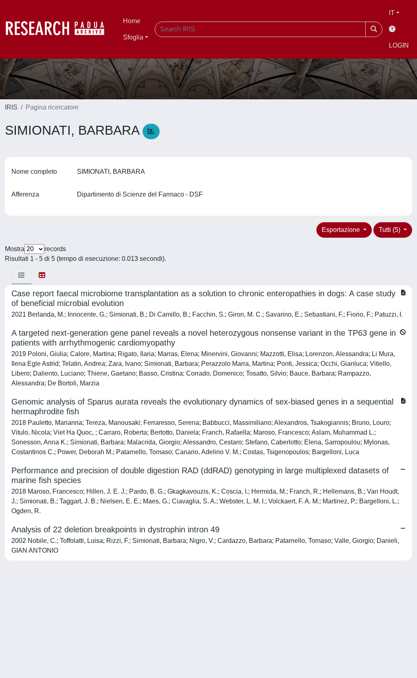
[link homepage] (59, 29)
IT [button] (392, 12)
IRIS (11, 107)
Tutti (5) (390, 229)
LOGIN (399, 45)
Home (131, 20)
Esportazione (342, 229)
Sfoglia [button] (133, 37)
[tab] (21, 275)
